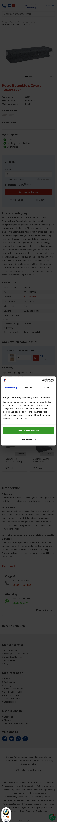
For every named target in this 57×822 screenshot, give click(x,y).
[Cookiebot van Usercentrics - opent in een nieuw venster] (42, 380)
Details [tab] (28, 388)
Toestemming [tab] (10, 388)
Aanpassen (27, 439)
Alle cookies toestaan (28, 430)
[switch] (6, 820)
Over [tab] (46, 388)
